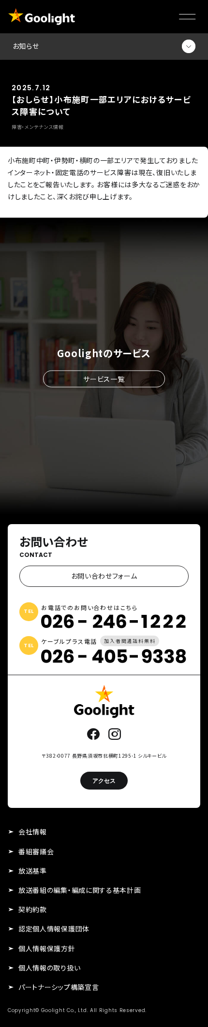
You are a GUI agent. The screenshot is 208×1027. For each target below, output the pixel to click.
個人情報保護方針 (46, 948)
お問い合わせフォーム (104, 576)
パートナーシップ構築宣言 (58, 987)
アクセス (104, 781)
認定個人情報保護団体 (53, 928)
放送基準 (32, 870)
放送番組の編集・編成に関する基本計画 (79, 890)
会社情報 (32, 831)
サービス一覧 (103, 378)
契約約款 (32, 909)
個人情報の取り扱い (49, 967)
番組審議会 (36, 851)
